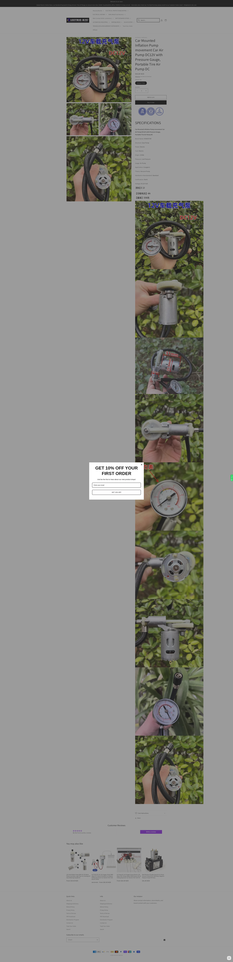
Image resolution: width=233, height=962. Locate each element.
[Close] (141, 464)
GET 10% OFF (116, 492)
